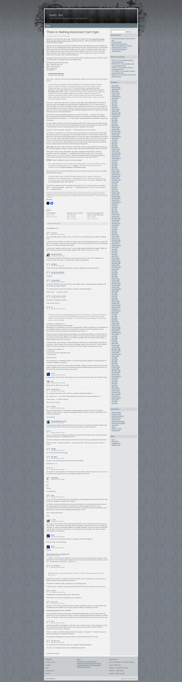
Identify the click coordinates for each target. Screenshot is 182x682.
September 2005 (116, 354)
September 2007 (116, 310)
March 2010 (115, 256)
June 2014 (114, 163)
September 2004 (116, 376)
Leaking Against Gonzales (56, 73)
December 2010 (116, 240)
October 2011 (115, 222)
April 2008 (114, 298)
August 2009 (115, 269)
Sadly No (114, 74)
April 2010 (114, 254)
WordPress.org (116, 445)
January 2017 (115, 111)
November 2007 (116, 307)
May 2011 (114, 231)
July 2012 (114, 205)
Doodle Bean (54, 477)
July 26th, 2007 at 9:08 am (58, 281)
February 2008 (116, 301)
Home (48, 26)
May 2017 (114, 104)
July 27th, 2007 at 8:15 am (58, 623)
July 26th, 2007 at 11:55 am (58, 374)
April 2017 (114, 105)
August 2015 (115, 138)
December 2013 (116, 174)
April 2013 (114, 189)
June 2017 (114, 102)
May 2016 (114, 122)
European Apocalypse (118, 416)
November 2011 (116, 220)
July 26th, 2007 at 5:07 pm (58, 458)
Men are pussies (116, 418)
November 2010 (116, 241)
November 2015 (116, 133)
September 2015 (116, 136)
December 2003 (116, 392)
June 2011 (114, 229)
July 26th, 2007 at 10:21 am (58, 297)
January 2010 (115, 260)
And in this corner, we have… (120, 44)
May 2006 (114, 339)
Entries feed (115, 441)
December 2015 (116, 131)
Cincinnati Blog (50, 670)
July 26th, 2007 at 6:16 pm (58, 469)
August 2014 (115, 160)
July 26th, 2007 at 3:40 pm (58, 422)
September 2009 (116, 267)
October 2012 (115, 200)
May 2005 (114, 361)
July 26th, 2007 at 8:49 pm (58, 547)
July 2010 (114, 249)
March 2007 (115, 321)
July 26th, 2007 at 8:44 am (58, 273)
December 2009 (116, 261)
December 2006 (116, 327)
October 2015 (115, 134)
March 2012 (115, 212)
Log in (113, 439)
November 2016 (116, 114)
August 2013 (115, 182)
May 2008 (114, 296)
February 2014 (116, 171)
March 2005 (115, 365)
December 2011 (116, 218)
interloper (53, 448)
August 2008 (115, 290)
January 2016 (115, 129)
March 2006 (115, 343)
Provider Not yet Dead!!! (118, 423)
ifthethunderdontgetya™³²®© (59, 421)
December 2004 (116, 370)
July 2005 (114, 358)
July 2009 (114, 271)
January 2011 (115, 238)
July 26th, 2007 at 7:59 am (58, 234)
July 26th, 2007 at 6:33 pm (58, 479)
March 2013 (115, 191)
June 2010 (114, 251)
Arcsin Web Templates (115, 662)
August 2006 (115, 334)
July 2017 (114, 100)
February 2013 (116, 192)
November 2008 (116, 285)
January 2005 (115, 369)
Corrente (48, 673)
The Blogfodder (51, 213)
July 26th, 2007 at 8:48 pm (58, 536)
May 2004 (114, 383)
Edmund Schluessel (56, 254)
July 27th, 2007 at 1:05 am (58, 603)
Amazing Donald (116, 412)
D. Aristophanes (55, 280)
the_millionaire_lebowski (57, 272)
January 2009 (115, 281)
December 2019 (116, 87)
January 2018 (115, 94)
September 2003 (116, 398)
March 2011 (115, 234)
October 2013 (115, 178)
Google (111, 665)
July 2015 (114, 140)
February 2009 (116, 280)
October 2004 (115, 374)
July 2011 (114, 227)
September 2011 (116, 223)
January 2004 (115, 390)
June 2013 (114, 185)
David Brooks (80, 661)
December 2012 (116, 196)
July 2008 (114, 292)
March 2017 (115, 107)
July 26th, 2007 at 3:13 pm (58, 408)
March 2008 (115, 300)
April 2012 (114, 211)
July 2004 (114, 379)
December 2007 (116, 305)
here (66, 452)
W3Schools (112, 668)
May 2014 (114, 165)
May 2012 (114, 209)
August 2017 (115, 98)
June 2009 (114, 272)
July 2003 (114, 401)
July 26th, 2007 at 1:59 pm (58, 391)
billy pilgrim (54, 456)
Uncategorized (116, 430)
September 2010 (116, 245)
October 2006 (115, 330)
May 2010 (114, 252)
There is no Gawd (116, 428)
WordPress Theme (126, 678)
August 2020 (115, 85)
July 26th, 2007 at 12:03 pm (58, 383)
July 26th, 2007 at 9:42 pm (58, 567)
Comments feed (116, 443)
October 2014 (115, 156)
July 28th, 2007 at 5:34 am (58, 642)
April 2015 (114, 145)
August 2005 (115, 356)
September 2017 (116, 96)
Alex (52, 381)
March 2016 (115, 125)
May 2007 (114, 318)
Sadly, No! (56, 15)
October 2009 (115, 265)
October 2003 (115, 396)
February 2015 (116, 149)
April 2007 (114, 320)
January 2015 (115, 151)
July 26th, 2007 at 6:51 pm (58, 497)
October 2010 (115, 243)
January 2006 (115, 347)
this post (75, 165)
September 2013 (116, 180)
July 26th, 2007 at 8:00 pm (58, 521)
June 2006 (114, 338)
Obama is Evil (116, 419)
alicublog (48, 665)
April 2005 (114, 363)
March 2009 (115, 278)
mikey (52, 495)
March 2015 (115, 147)
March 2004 (115, 387)
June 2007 (114, 316)
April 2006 (114, 341)
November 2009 (116, 263)
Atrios (47, 668)
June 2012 (114, 207)
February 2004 (116, 388)
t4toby (52, 535)
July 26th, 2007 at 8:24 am (58, 265)
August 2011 (115, 225)
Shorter (114, 427)
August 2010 (115, 247)
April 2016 (114, 123)
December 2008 (116, 283)
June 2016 (114, 120)
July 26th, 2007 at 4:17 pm (58, 432)
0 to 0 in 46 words (117, 42)
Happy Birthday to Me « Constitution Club (57, 554)
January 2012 (115, 216)
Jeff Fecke (54, 264)
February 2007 (116, 323)
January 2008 (115, 303)
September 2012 (116, 202)
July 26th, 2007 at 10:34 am (58, 308)
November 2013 (116, 176)
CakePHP (112, 673)
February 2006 (116, 345)
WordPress (112, 670)
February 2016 (116, 127)
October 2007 (115, 309)
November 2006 (116, 329)
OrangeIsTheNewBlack (118, 421)
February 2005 (116, 367)
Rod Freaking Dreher (90, 663)
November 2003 (116, 394)
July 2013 (114, 183)
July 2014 (114, 162)
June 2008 (114, 294)
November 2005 (116, 350)
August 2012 (115, 203)
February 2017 (116, 109)
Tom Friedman (84, 665)
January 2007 (115, 325)
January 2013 (115, 194)
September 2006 (116, 332)
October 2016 (115, 116)
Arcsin (135, 678)
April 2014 (114, 167)
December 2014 (116, 153)
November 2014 (116, 154)
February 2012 (116, 214)
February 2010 (116, 258)
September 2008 (116, 289)
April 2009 (114, 276)
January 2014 (115, 173)
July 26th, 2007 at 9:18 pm (53, 555)
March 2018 (115, 91)
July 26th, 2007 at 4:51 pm (58, 450)
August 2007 (115, 312)
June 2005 (114, 359)
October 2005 (115, 352)
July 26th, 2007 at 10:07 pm (58, 592)
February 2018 (116, 93)
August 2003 (115, 399)
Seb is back (115, 425)
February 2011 (116, 236)
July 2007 (114, 314)
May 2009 (114, 274)
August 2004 (115, 378)
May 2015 (114, 143)
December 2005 (116, 349)
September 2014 (116, 158)
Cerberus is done (116, 414)
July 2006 (114, 336)
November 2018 (116, 89)
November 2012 (116, 198)
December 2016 (116, 113)
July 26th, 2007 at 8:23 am (58, 255)
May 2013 (114, 187)
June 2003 (114, 403)
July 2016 (114, 118)
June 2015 (114, 142)
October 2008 (115, 287)
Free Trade (87, 661)
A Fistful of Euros (50, 662)
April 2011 (114, 232)
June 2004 (114, 381)
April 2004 (114, 385)
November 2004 (116, 372)
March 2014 (115, 169)
